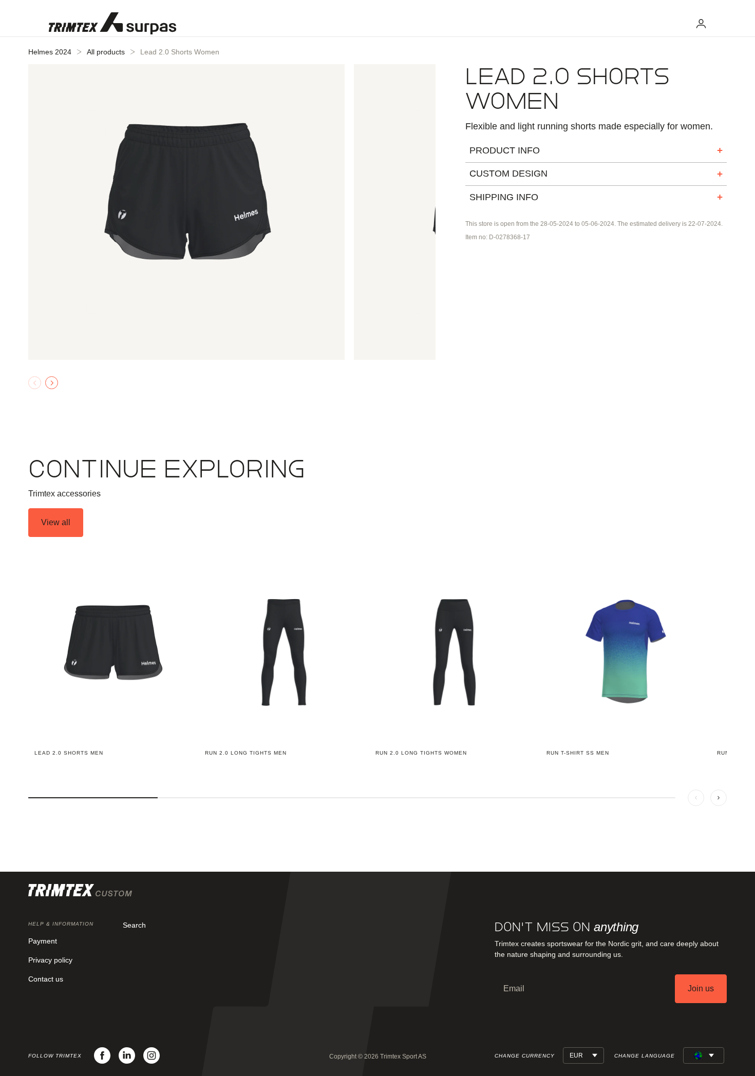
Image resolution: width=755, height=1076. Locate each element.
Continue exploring (166, 469)
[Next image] (51, 382)
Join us (701, 988)
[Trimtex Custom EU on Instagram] (151, 1055)
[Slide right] (718, 798)
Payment (42, 941)
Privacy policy (50, 960)
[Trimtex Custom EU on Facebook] (102, 1055)
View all (55, 522)
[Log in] (701, 23)
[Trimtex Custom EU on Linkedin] (127, 1055)
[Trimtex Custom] (112, 23)
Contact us (45, 979)
